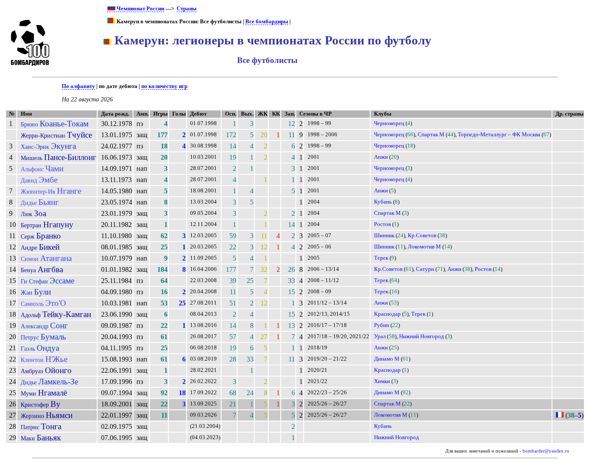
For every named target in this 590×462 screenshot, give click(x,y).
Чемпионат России (139, 9)
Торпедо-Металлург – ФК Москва (499, 135)
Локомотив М (424, 247)
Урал (380, 336)
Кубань (383, 202)
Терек (381, 258)
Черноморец (389, 123)
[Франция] (559, 415)
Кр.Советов (422, 236)
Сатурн (425, 269)
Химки (382, 381)
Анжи (381, 157)
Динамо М (387, 359)
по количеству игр (164, 86)
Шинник (384, 236)
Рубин (381, 325)
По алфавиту (78, 86)
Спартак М (431, 135)
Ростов (382, 224)
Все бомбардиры (266, 22)
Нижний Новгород (421, 336)
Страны (187, 9)
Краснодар (387, 314)
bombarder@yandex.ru (546, 451)
